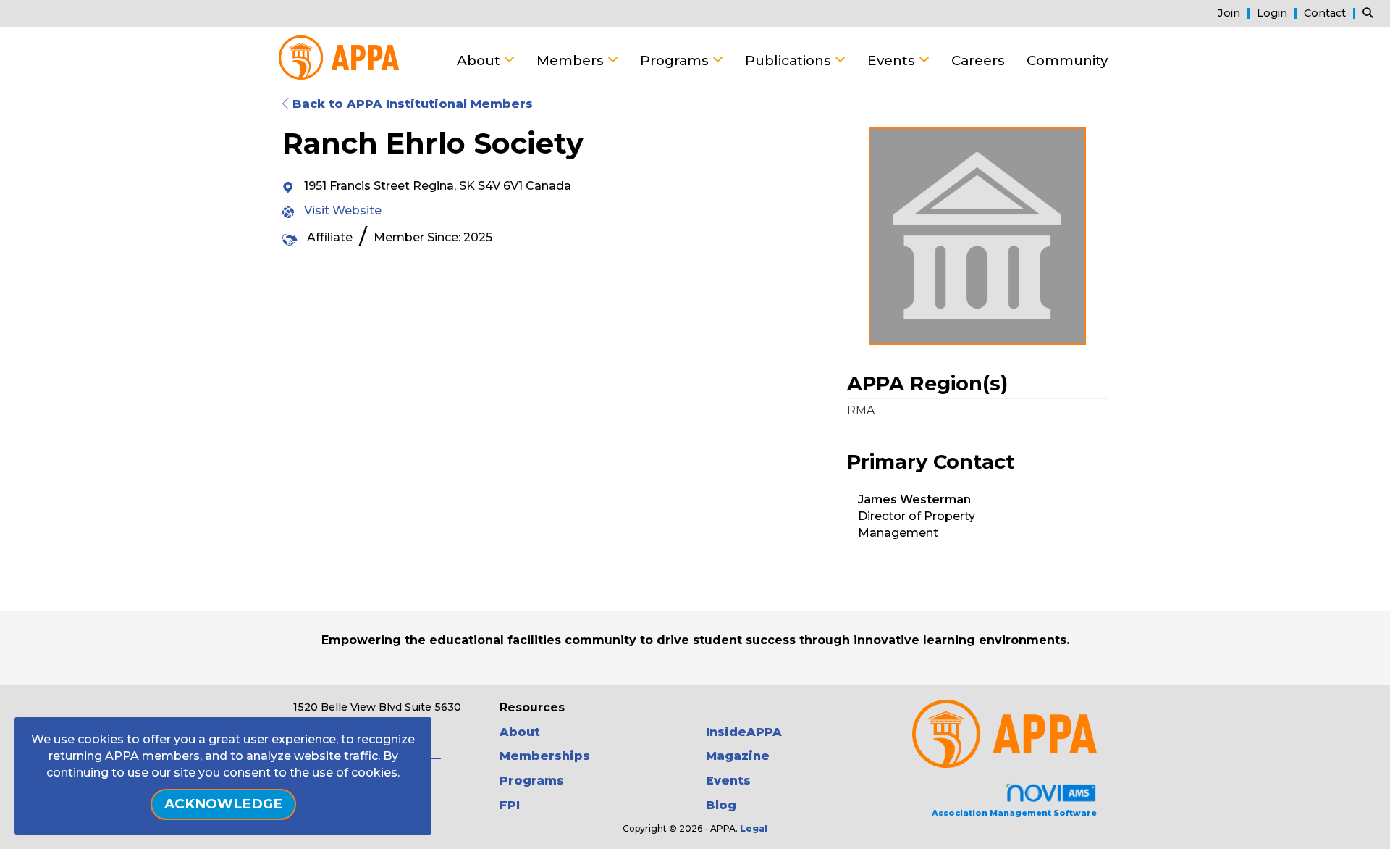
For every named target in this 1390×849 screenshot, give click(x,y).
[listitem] (1236, 13)
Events (893, 60)
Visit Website (343, 210)
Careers (978, 60)
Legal (753, 828)
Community (1067, 60)
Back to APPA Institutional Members (411, 104)
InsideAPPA (744, 732)
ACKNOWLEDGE (223, 803)
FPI (510, 805)
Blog (721, 805)
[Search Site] (1370, 13)
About (480, 60)
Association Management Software (1014, 813)
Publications (790, 60)
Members (571, 60)
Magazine (738, 756)
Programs (676, 60)
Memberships (545, 756)
